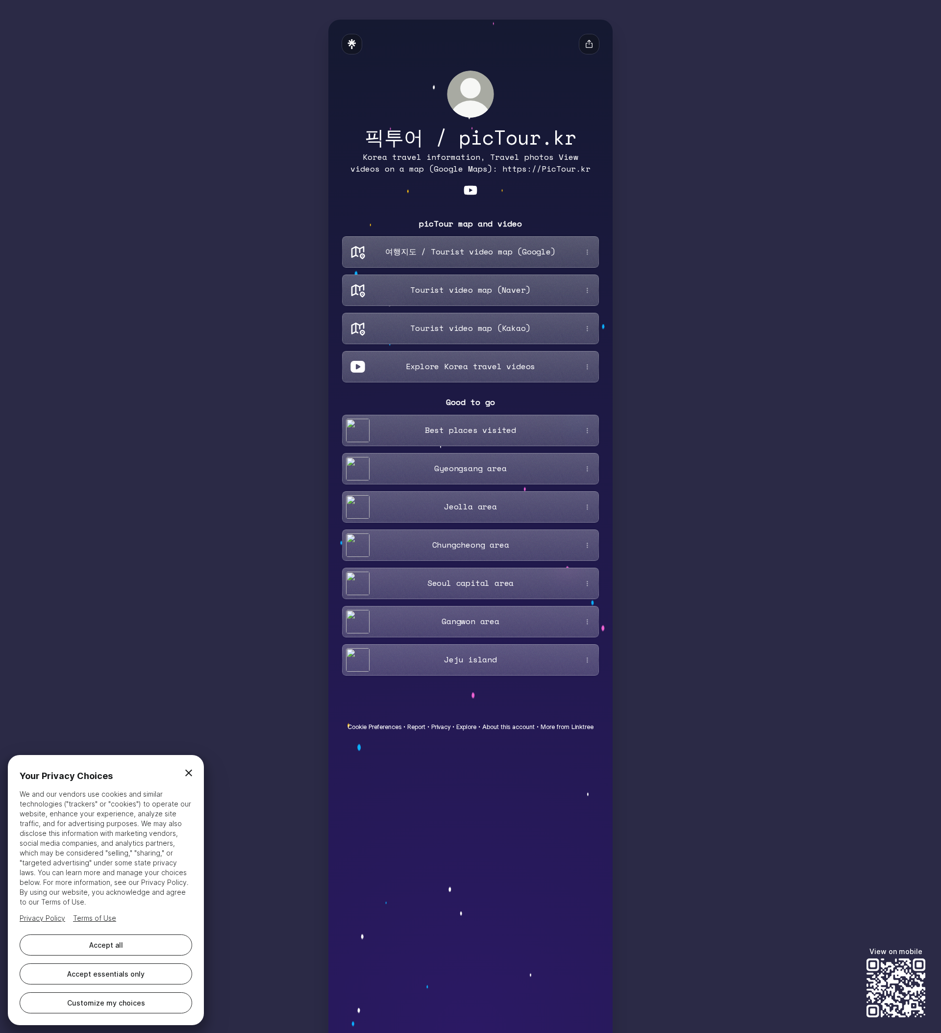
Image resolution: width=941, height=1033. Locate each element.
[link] (470, 190)
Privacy (440, 727)
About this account (508, 727)
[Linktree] (352, 44)
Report (416, 727)
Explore (466, 727)
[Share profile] (589, 44)
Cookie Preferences (374, 727)
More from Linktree (567, 727)
